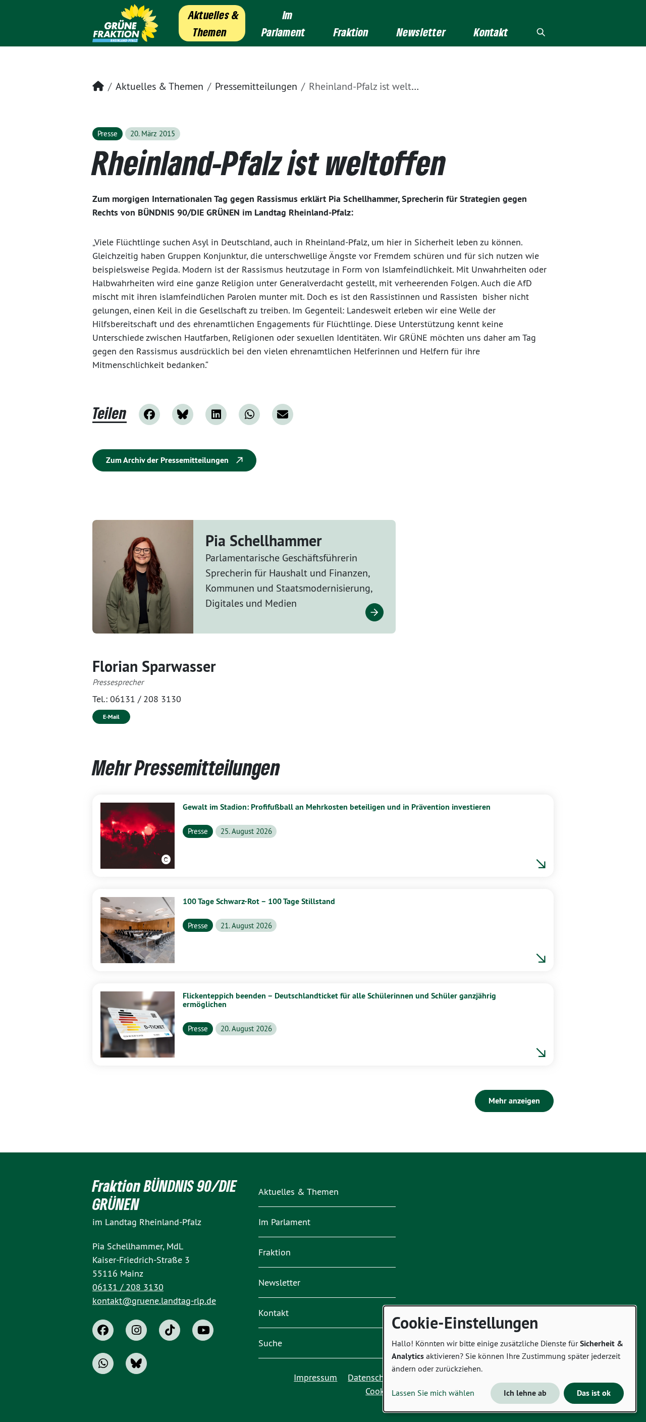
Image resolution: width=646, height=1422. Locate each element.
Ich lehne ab (525, 1393)
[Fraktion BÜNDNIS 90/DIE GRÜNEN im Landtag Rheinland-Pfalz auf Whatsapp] (103, 1363)
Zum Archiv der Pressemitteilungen (168, 460)
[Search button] (541, 31)
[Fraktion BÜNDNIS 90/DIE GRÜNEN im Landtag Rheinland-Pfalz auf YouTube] (202, 1330)
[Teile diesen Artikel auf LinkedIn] (216, 414)
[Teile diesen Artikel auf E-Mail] (282, 414)
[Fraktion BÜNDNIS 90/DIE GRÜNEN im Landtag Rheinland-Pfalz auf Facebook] (103, 1330)
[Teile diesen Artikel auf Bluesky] (182, 414)
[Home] (125, 23)
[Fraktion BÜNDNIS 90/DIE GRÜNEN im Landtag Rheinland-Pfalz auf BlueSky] (136, 1363)
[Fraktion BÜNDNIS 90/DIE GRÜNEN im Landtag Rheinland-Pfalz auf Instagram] (136, 1330)
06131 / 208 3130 (145, 699)
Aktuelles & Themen (159, 86)
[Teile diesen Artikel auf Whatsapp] (249, 414)
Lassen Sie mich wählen (433, 1393)
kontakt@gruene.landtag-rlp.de (154, 1300)
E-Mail (111, 717)
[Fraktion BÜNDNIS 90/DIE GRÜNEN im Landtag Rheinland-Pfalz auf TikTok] (169, 1330)
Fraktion (274, 1252)
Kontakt (273, 1313)
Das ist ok (594, 1393)
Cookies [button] (380, 1391)
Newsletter (279, 1282)
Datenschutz (372, 1377)
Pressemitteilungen (256, 86)
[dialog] (510, 1359)
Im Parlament (284, 1222)
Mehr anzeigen (514, 1100)
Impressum (315, 1377)
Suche (270, 1343)
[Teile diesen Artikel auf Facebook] (149, 414)
